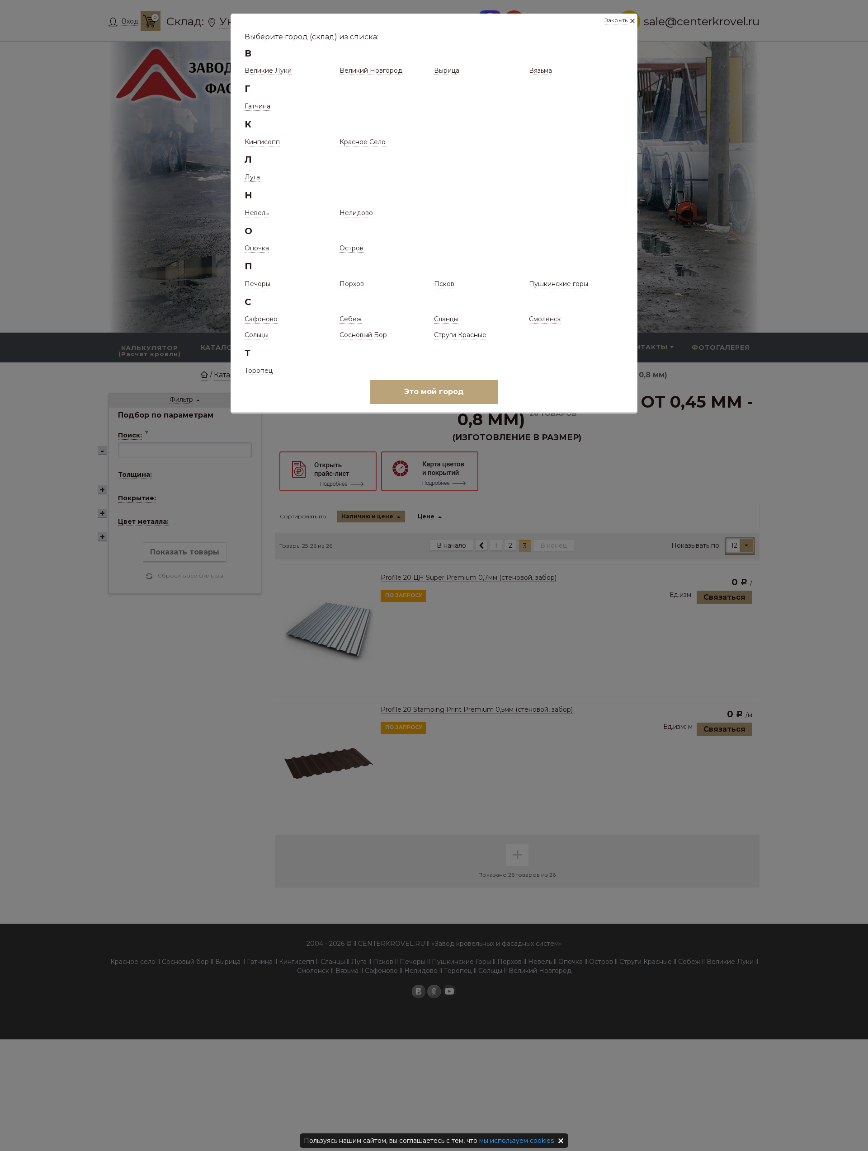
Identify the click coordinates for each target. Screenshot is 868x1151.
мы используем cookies (516, 1141)
